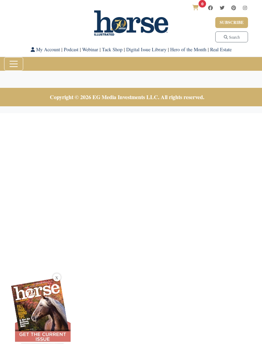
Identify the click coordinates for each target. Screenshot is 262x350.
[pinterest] (233, 7)
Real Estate (221, 49)
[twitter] (222, 7)
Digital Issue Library (146, 49)
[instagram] (245, 7)
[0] (195, 7)
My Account (47, 49)
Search (234, 37)
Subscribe (232, 22)
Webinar (90, 49)
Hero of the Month (188, 49)
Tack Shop (112, 49)
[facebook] (210, 7)
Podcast (71, 49)
